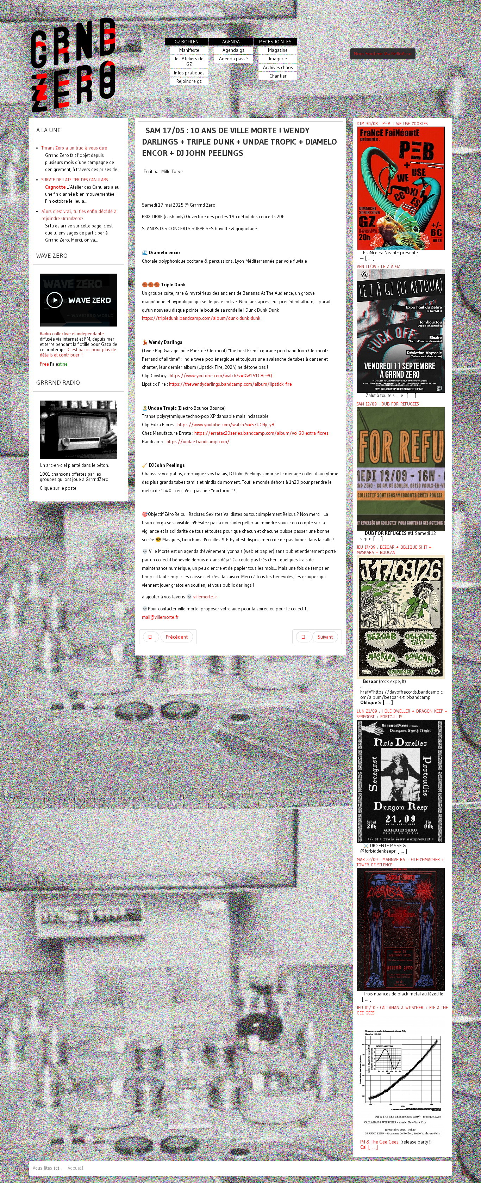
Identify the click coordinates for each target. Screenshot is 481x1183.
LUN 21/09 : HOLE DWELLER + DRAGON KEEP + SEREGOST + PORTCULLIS (402, 714)
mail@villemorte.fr (160, 617)
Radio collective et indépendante (72, 333)
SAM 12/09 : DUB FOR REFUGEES (388, 404)
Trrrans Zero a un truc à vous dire (74, 148)
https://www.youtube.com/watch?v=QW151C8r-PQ (221, 376)
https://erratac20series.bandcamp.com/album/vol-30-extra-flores (261, 433)
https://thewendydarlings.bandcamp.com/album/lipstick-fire (230, 384)
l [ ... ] (372, 1147)
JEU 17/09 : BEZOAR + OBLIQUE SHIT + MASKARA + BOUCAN (394, 550)
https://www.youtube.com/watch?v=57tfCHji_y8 (225, 425)
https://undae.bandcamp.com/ (198, 442)
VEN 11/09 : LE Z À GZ (378, 266)
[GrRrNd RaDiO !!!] (78, 429)
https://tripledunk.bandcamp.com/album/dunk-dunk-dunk (201, 318)
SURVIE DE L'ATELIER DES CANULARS (75, 180)
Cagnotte (55, 187)
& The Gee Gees (382, 1142)
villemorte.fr (205, 597)
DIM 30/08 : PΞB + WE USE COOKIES (392, 124)
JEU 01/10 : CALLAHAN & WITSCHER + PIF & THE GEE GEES (402, 1010)
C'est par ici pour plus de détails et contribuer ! (78, 352)
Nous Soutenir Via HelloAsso (383, 54)
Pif (362, 1142)
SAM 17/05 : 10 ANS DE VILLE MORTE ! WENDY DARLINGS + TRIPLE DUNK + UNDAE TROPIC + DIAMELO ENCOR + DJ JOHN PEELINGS (239, 141)
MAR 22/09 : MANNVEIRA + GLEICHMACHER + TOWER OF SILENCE (400, 862)
